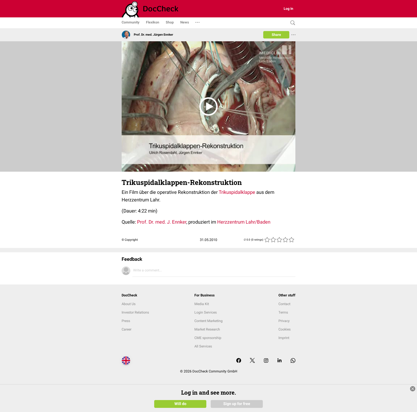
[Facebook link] (238, 361)
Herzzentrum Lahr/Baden (243, 222)
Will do (180, 404)
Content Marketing (208, 321)
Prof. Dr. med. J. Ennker (161, 222)
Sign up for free (236, 404)
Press (126, 321)
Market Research (207, 329)
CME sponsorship (207, 338)
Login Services (205, 312)
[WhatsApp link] (293, 361)
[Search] (291, 22)
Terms (283, 312)
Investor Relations (135, 312)
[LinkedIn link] (279, 361)
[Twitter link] (252, 361)
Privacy (284, 321)
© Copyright (130, 239)
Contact (284, 304)
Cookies (284, 329)
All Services (203, 346)
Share (276, 35)
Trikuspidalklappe (237, 192)
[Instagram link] (266, 361)
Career (126, 329)
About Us (129, 304)
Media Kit (201, 304)
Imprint (283, 338)
